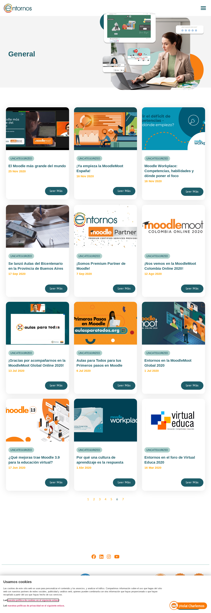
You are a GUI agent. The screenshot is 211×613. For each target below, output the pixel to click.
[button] (203, 8)
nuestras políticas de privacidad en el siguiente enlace (36, 605)
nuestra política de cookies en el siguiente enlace (33, 600)
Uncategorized (21, 158)
